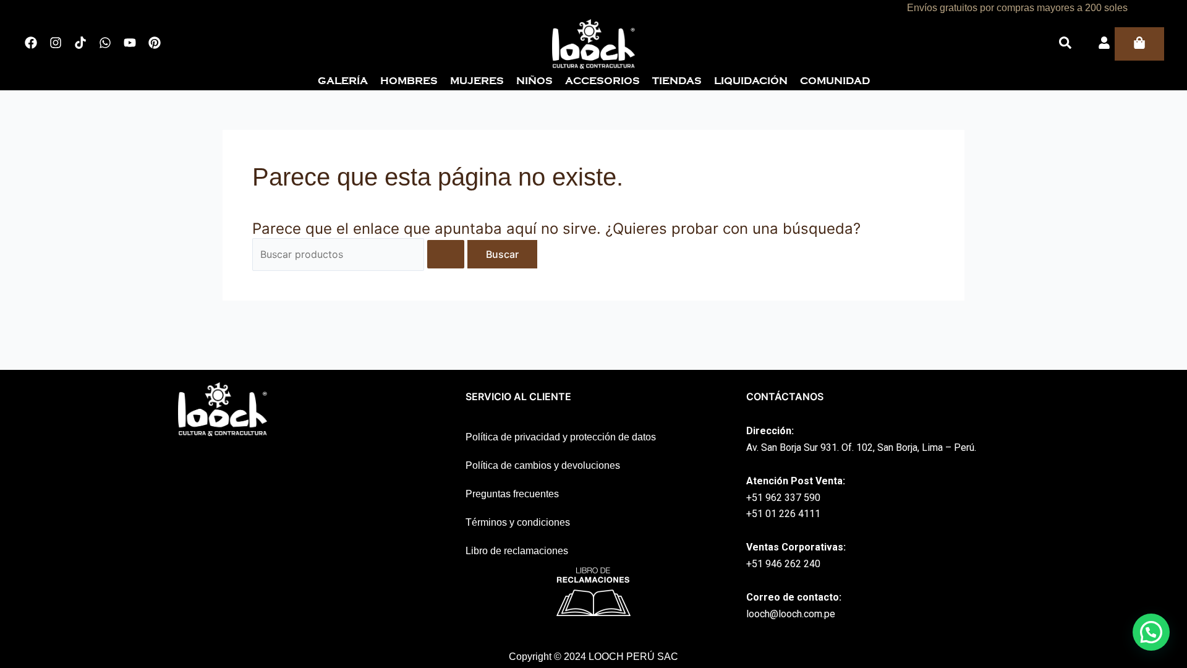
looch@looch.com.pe (790, 614)
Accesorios (602, 81)
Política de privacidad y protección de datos (561, 437)
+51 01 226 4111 (783, 514)
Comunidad (835, 81)
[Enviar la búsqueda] (445, 254)
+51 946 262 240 (783, 564)
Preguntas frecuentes (512, 494)
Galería (343, 81)
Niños (534, 81)
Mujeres (477, 81)
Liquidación (751, 81)
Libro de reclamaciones (517, 551)
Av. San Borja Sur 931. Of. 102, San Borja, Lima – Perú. (861, 447)
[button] (1151, 632)
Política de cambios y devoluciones (543, 465)
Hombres (409, 81)
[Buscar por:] (359, 254)
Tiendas (677, 81)
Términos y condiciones (518, 522)
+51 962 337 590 (783, 497)
